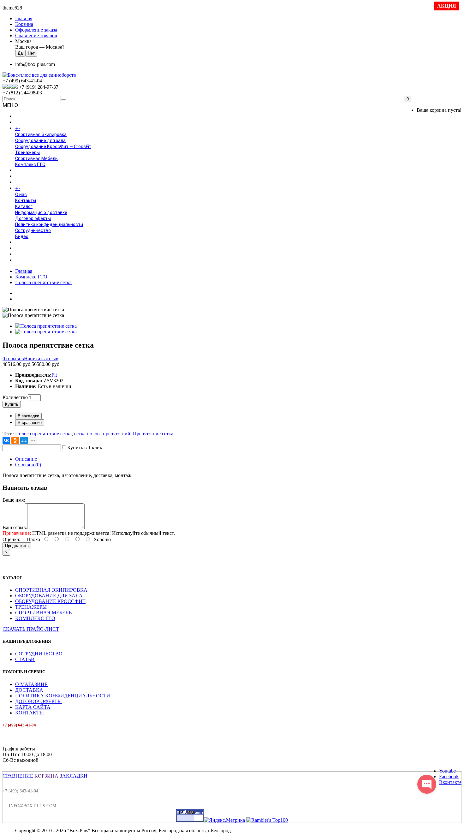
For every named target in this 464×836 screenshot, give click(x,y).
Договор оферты (33, 218)
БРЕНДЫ (24, 176)
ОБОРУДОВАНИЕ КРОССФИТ (50, 601)
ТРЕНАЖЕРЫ (31, 607)
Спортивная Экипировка (41, 134)
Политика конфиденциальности (49, 224)
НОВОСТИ (25, 248)
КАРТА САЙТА (33, 707)
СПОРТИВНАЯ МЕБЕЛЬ (43, 612)
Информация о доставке (41, 212)
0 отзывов (13, 358)
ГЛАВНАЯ (24, 116)
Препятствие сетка (153, 433)
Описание (26, 459)
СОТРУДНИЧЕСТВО (38, 653)
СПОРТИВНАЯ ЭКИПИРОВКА (51, 590)
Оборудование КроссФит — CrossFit (53, 146)
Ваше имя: (14, 500)
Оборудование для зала (40, 140)
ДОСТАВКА (29, 690)
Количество (15, 397)
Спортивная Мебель (36, 158)
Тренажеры (27, 152)
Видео (21, 236)
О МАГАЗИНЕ (31, 684)
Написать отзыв (41, 358)
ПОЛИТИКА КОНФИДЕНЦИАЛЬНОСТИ (62, 695)
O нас (21, 194)
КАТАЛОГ (31, 128)
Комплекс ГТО (30, 164)
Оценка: (11, 539)
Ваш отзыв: (15, 527)
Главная (23, 271)
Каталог (24, 206)
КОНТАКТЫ (29, 712)
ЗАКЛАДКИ (73, 776)
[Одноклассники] (15, 440)
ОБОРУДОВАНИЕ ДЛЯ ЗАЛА (49, 595)
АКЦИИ (22, 260)
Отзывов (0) (28, 464)
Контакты (25, 200)
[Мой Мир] (24, 440)
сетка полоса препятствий (102, 433)
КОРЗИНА (46, 776)
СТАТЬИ (25, 659)
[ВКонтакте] (6, 440)
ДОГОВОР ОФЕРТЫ (38, 701)
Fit (54, 375)
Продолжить (17, 545)
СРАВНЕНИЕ (18, 776)
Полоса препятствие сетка (43, 282)
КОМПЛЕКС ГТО (35, 618)
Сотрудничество (33, 230)
